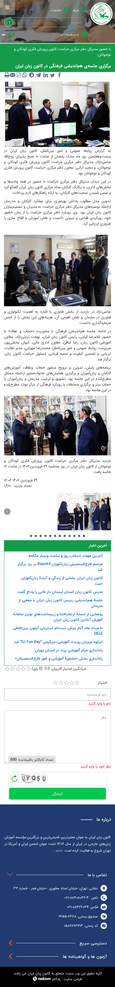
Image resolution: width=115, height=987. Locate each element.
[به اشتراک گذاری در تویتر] (52, 75)
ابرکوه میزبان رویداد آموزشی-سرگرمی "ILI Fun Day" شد (58, 641)
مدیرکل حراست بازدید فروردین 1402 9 (55, 536)
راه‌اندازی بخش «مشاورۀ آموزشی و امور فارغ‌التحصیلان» (59, 658)
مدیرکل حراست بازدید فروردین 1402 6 (41, 536)
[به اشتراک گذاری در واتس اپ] (24, 75)
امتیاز (102, 682)
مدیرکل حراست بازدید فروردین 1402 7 (45, 536)
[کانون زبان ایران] (101, 13)
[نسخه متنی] (7, 75)
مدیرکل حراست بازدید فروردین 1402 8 (50, 536)
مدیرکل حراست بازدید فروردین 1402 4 (31, 536)
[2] (61, 682)
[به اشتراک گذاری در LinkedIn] (45, 75)
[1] (55, 682)
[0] (7, 669)
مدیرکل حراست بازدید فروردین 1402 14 (79, 536)
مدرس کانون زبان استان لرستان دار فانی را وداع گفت (60, 591)
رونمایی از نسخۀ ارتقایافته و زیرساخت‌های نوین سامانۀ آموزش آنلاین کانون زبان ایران (58, 617)
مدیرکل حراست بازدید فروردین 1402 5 (36, 536)
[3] (66, 682)
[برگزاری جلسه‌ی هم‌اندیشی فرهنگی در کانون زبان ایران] (57, 114)
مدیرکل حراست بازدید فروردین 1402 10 (60, 536)
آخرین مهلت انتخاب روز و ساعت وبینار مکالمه (65, 555)
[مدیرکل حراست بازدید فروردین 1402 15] (84, 511)
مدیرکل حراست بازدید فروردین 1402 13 (74, 536)
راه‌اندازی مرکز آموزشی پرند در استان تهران (69, 650)
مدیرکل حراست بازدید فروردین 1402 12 (69, 536)
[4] (71, 682)
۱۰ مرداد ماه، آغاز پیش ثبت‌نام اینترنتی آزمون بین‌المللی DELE (58, 631)
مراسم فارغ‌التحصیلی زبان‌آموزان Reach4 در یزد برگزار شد (60, 567)
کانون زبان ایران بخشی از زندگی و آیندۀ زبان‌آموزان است (62, 580)
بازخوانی (15, 777)
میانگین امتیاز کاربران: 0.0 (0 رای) (59, 668)
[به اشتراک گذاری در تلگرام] (38, 75)
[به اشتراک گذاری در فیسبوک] (59, 75)
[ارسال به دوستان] (12, 75)
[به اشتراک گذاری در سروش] (31, 75)
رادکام (56, 979)
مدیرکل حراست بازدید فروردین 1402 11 (65, 536)
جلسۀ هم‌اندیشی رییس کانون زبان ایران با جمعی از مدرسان (60, 603)
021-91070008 (69, 35)
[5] (77, 682)
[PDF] (18, 75)
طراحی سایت (73, 979)
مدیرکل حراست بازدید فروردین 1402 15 (84, 536)
